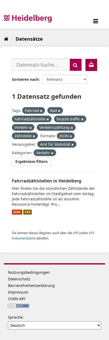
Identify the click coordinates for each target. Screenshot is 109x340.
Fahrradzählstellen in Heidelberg (46, 181)
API (75, 233)
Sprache (15, 317)
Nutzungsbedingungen (29, 272)
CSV (27, 212)
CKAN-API (16, 298)
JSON (16, 212)
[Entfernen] (41, 111)
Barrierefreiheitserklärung (31, 285)
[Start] (6, 39)
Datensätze (29, 39)
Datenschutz (19, 278)
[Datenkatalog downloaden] (91, 65)
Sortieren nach (25, 79)
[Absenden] (76, 65)
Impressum (18, 292)
